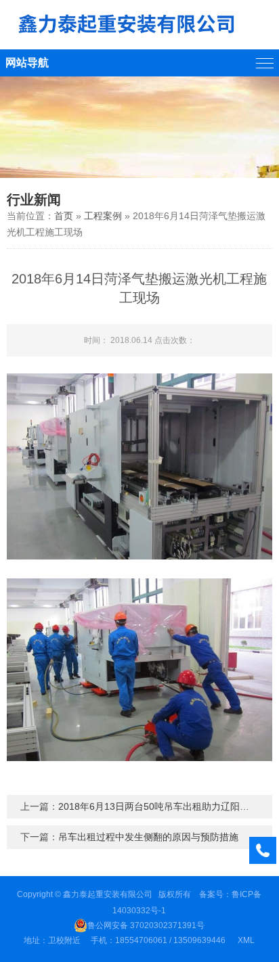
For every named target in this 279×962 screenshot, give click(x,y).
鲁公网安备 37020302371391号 (146, 925)
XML (246, 940)
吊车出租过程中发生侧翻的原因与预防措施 (148, 836)
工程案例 (103, 215)
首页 (63, 215)
